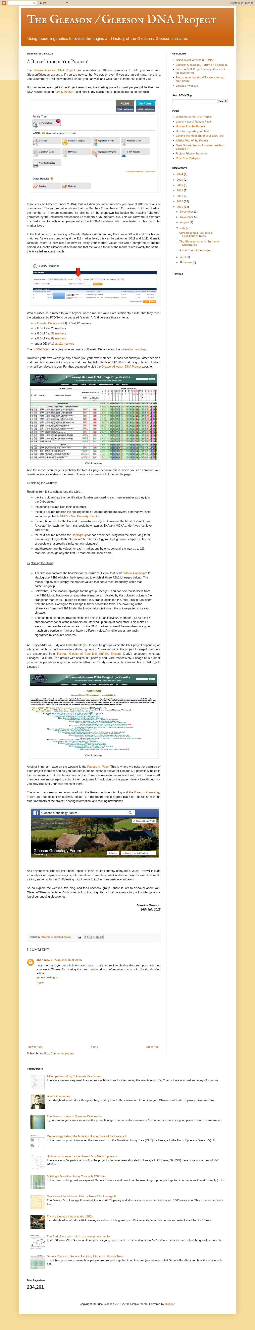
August (185, 222)
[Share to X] (94, 937)
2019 (180, 185)
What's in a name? (58, 1096)
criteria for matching (133, 349)
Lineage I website (187, 85)
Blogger (170, 1303)
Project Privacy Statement (192, 153)
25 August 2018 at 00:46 (66, 959)
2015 (180, 206)
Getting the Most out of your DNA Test (200, 135)
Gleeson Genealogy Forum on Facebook (202, 64)
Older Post (152, 1046)
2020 (180, 179)
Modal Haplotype (135, 573)
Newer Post (35, 1046)
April (183, 257)
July (183, 227)
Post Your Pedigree (188, 158)
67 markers (58, 338)
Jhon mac (43, 959)
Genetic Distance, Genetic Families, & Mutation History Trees (85, 1256)
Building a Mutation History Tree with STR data (76, 1176)
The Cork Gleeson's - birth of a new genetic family (78, 1236)
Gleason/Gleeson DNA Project (54, 70)
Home (94, 1046)
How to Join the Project (190, 126)
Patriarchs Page (97, 766)
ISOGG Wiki (41, 349)
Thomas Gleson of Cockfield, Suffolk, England (89, 653)
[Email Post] (79, 936)
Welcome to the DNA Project (194, 116)
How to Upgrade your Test (192, 131)
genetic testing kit (47, 977)
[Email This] (86, 937)
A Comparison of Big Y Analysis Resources (73, 1076)
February (186, 262)
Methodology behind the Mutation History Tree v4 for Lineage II (87, 1136)
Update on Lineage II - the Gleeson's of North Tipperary (82, 1156)
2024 (180, 174)
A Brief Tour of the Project (192, 140)
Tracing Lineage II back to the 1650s (70, 1216)
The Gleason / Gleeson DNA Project (122, 20)
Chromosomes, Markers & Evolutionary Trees (195, 234)
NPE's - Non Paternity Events (79, 516)
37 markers (58, 333)
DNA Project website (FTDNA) (195, 59)
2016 (180, 201)
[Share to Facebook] (98, 937)
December (187, 211)
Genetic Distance (48, 323)
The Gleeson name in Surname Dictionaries (74, 1116)
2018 (180, 190)
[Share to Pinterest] (102, 937)
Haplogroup (79, 535)
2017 (180, 195)
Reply (40, 982)
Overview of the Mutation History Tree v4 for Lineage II (81, 1196)
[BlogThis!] (90, 937)
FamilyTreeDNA (65, 91)
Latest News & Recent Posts (194, 121)
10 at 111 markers (63, 343)
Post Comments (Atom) (59, 1053)
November (187, 217)
